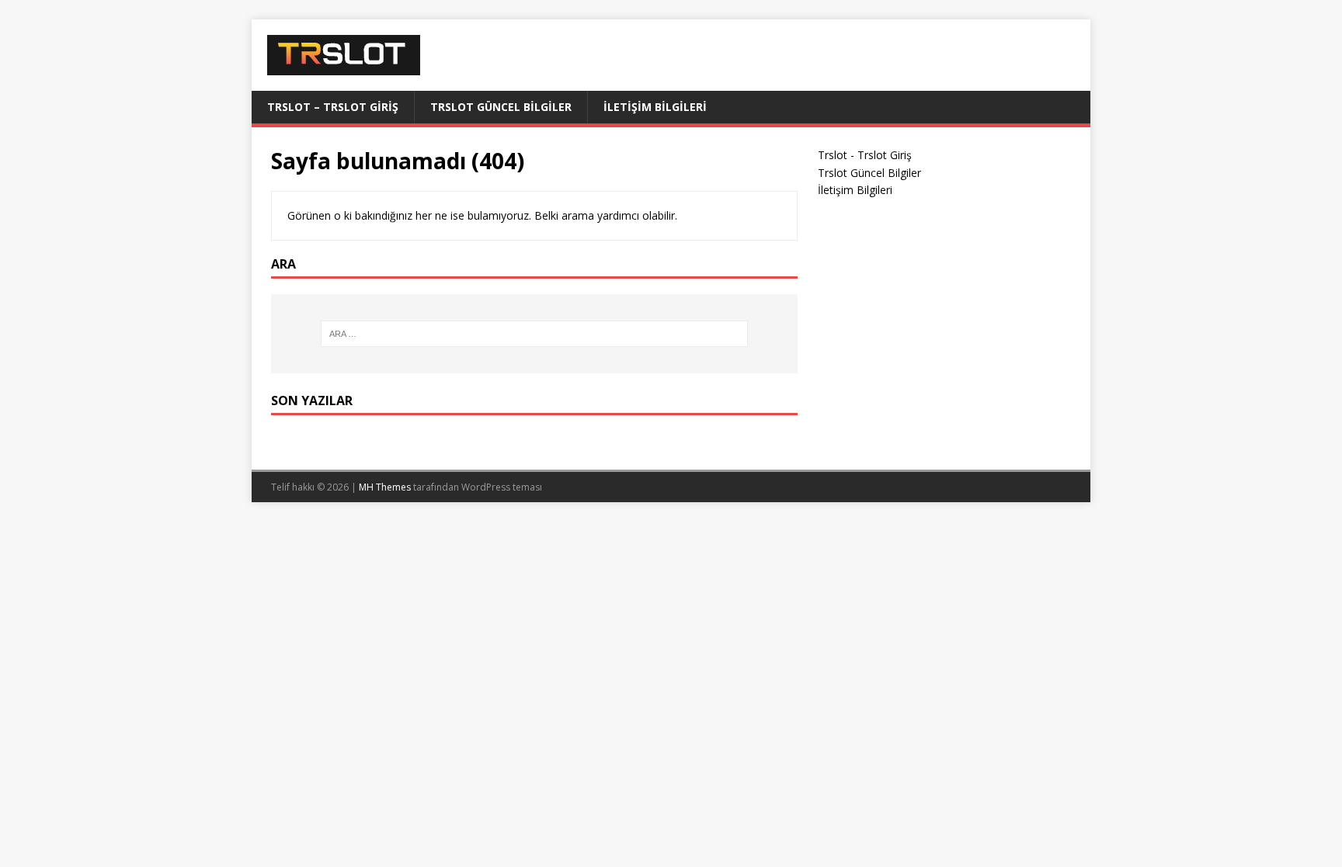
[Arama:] (534, 334)
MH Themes (385, 487)
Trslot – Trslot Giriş (332, 106)
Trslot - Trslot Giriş (865, 154)
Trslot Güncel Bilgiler (501, 106)
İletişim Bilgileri (655, 106)
